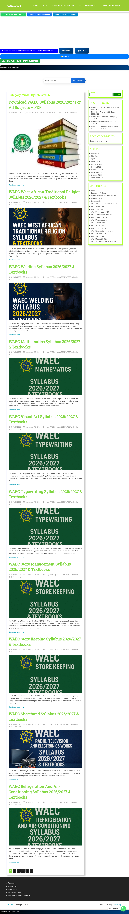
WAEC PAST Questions (99, 209)
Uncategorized (96, 201)
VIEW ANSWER (78, 81)
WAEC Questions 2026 (99, 217)
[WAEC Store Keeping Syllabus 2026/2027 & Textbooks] (45, 674)
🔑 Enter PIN (64, 56)
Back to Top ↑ (117, 905)
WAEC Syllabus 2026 (54, 112)
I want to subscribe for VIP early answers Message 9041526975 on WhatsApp (29, 51)
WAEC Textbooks (72, 202)
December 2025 (97, 170)
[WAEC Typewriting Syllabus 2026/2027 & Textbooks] (45, 526)
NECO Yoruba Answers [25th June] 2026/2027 (104, 118)
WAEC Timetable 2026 (88, 6)
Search (92, 92)
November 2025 (97, 172)
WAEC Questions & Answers (101, 215)
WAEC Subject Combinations (102, 231)
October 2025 (96, 175)
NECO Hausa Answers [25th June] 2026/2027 (103, 122)
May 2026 (94, 156)
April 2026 (95, 159)
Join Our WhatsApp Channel (13, 14)
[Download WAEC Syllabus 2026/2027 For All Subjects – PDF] (45, 143)
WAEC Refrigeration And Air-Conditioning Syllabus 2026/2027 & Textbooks (40, 791)
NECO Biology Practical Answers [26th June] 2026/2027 (105, 108)
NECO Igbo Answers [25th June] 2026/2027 (103, 113)
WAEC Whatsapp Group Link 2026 (104, 242)
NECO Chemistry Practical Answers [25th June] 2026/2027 (104, 127)
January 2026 (96, 167)
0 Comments (72, 112)
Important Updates (98, 193)
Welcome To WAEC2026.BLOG (19, 895)
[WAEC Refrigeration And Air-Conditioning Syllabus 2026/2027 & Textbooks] (45, 827)
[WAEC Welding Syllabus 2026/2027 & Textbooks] (45, 301)
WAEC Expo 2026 (97, 206)
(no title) (11, 883)
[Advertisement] (64, 32)
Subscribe (66, 51)
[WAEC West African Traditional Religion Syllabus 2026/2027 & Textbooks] (45, 226)
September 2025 (97, 178)
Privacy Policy (13, 889)
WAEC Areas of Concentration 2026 (104, 204)
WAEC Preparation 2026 (100, 212)
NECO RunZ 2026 (97, 198)
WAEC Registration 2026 (63, 6)
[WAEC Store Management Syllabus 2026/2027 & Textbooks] (45, 599)
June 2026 (95, 153)
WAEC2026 (13, 5)
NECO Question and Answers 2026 (104, 196)
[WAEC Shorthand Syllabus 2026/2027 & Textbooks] (45, 749)
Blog (45, 6)
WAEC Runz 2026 (97, 225)
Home (35, 6)
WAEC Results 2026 (98, 223)
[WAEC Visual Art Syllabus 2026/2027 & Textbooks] (45, 451)
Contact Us (12, 886)
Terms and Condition (16, 892)
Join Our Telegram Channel (65, 14)
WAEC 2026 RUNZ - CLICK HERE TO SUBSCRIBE (20, 61)
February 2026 (96, 164)
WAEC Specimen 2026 (111, 6)
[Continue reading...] (16, 185)
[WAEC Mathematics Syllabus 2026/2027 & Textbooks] (45, 376)
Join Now (81, 51)
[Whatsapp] (123, 908)
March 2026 (95, 161)
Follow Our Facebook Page (39, 14)
